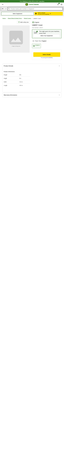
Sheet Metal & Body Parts (15, 18)
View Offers (41, 1)
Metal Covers (27, 18)
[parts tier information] (33, 44)
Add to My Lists (24, 22)
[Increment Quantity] (43, 57)
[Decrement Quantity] (35, 57)
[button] (17, 13)
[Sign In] (61, 4)
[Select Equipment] (35, 32)
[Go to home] (32, 4)
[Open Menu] (2, 4)
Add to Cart (32, 467)
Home (4, 18)
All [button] (2, 8)
